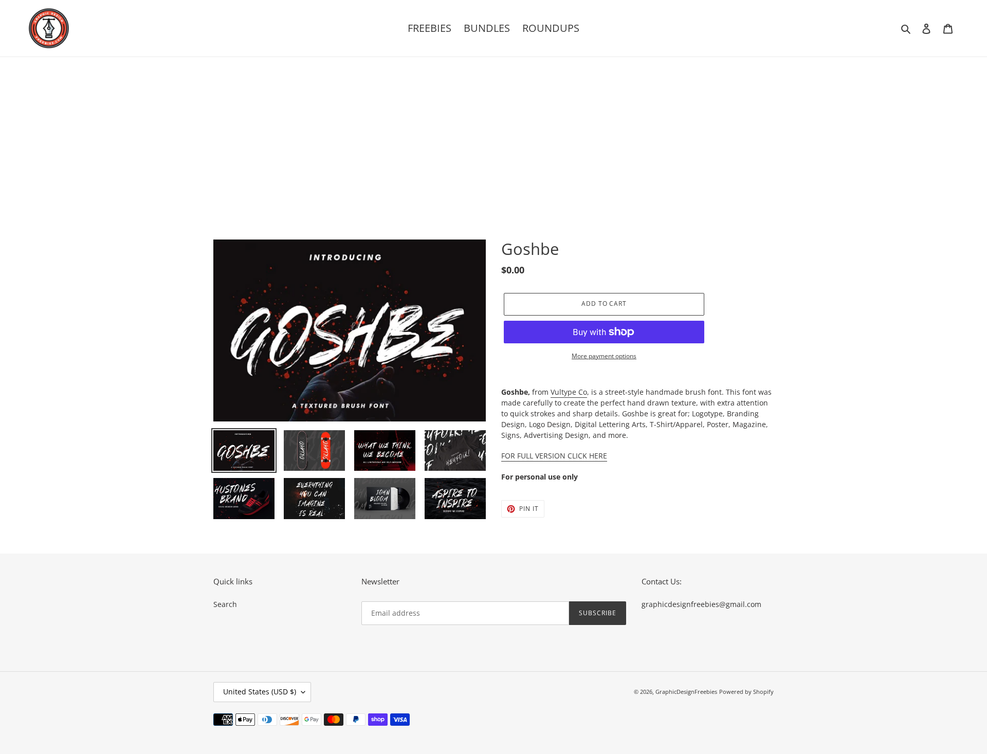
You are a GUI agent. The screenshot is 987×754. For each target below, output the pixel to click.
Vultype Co (569, 392)
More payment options (604, 356)
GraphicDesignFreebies (686, 691)
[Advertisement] (493, 134)
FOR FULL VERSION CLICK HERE (554, 456)
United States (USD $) (259, 691)
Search (225, 604)
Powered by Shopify (746, 691)
